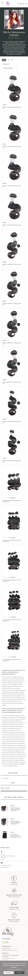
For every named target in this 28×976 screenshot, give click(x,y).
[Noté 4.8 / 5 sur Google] (5, 943)
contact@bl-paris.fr (5, 867)
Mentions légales (6, 948)
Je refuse (19, 972)
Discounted (5, 778)
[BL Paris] (8, 3)
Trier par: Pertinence (8, 68)
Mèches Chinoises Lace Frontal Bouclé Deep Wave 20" (15, 822)
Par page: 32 (6, 64)
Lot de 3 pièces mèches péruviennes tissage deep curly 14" (15, 836)
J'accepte (8, 972)
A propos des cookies (13, 969)
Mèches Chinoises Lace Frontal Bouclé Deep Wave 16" (15, 809)
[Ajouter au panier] (9, 88)
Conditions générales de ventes (9, 950)
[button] (26, 773)
